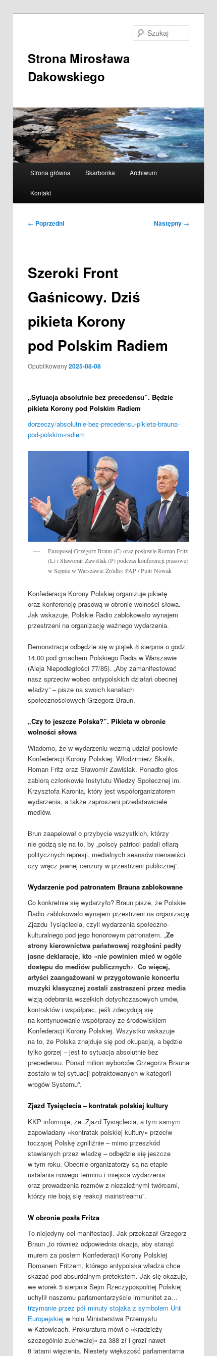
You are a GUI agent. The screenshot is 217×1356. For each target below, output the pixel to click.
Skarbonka (100, 172)
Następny (171, 223)
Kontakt (40, 192)
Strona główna (50, 172)
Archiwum (143, 172)
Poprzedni (46, 223)
